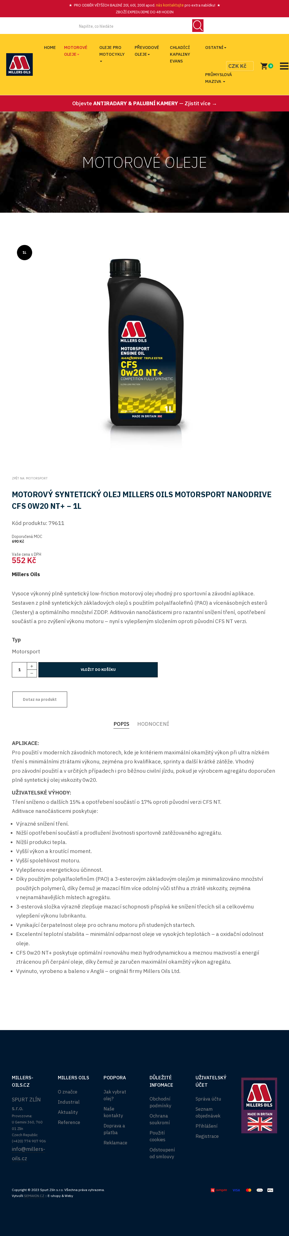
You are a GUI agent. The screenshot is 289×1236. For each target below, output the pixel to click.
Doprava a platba (114, 1129)
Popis (121, 723)
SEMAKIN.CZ (34, 1196)
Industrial (69, 1102)
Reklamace (115, 1143)
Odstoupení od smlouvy (162, 1153)
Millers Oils (26, 574)
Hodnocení (153, 723)
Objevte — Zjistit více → (144, 103)
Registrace (207, 1136)
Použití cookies (157, 1136)
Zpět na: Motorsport (30, 478)
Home (50, 47)
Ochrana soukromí (160, 1119)
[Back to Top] (271, 1213)
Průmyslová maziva (218, 78)
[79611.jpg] (145, 352)
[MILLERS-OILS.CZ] (19, 64)
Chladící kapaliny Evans (180, 54)
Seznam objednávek (208, 1112)
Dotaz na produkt (40, 699)
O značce (67, 1092)
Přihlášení (207, 1126)
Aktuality (68, 1112)
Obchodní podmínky (160, 1102)
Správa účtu (208, 1099)
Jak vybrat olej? (115, 1095)
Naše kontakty (113, 1112)
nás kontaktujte (169, 5)
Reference (69, 1122)
